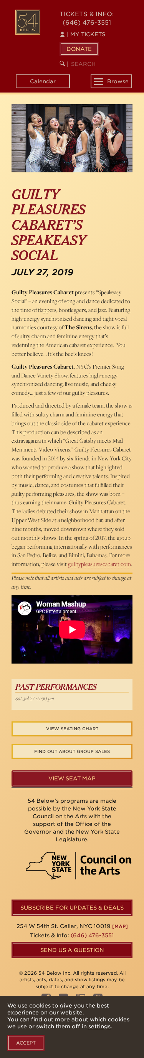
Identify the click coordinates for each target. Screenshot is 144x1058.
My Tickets (86, 34)
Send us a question (72, 950)
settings (99, 1026)
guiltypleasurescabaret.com (99, 564)
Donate (79, 49)
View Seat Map (72, 778)
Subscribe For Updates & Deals (72, 908)
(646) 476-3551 (87, 22)
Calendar (43, 81)
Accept (26, 1043)
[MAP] (120, 926)
